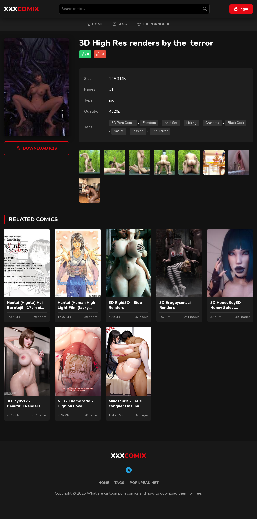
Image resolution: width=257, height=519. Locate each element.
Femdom (149, 123)
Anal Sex (171, 123)
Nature (119, 131)
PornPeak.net (144, 482)
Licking (191, 123)
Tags (121, 24)
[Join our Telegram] (129, 470)
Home (97, 24)
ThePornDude (155, 24)
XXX (21, 9)
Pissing (138, 131)
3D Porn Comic (123, 123)
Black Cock (236, 123)
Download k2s (40, 148)
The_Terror (160, 131)
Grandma (212, 123)
